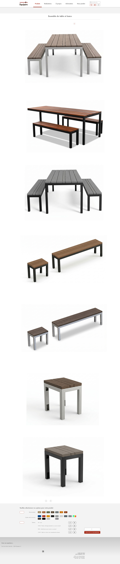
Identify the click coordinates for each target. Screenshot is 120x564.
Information (69, 4)
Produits (37, 4)
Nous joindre (81, 4)
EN (98, 5)
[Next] (51, 501)
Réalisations (48, 4)
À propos (58, 4)
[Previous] (46, 501)
